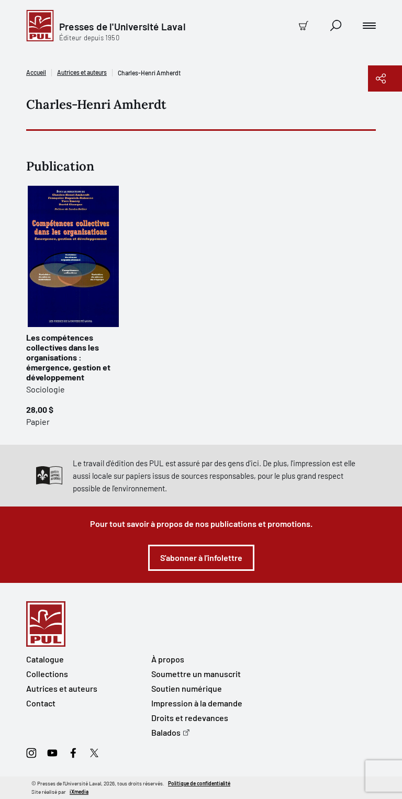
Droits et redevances (189, 718)
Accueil (36, 72)
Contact (40, 703)
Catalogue (45, 659)
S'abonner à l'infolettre (201, 557)
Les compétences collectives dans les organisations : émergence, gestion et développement (68, 357)
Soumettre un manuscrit (196, 674)
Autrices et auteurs (82, 72)
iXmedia (79, 792)
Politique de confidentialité (199, 783)
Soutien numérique (186, 688)
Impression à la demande (196, 703)
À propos (167, 659)
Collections (47, 674)
